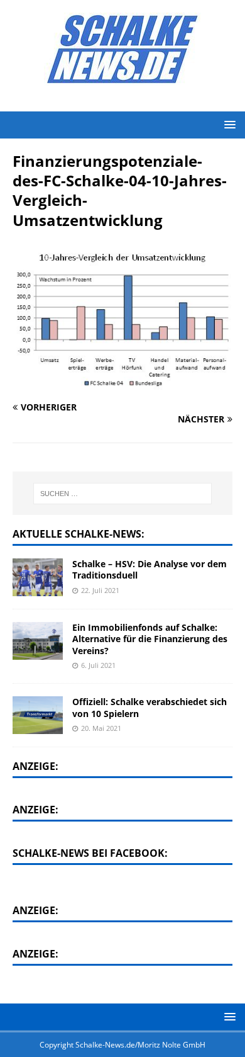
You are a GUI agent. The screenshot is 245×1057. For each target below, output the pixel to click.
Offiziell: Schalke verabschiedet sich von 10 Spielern (149, 707)
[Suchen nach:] (123, 493)
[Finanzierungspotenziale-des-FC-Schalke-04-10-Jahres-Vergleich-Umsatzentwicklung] (122, 383)
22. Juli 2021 (100, 590)
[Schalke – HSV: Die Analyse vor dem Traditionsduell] (38, 577)
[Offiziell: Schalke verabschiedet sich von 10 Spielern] (38, 715)
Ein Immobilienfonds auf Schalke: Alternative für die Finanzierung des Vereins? (149, 638)
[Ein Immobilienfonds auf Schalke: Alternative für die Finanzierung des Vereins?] (38, 641)
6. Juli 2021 (98, 665)
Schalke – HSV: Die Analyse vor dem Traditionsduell (149, 569)
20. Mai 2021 (101, 728)
